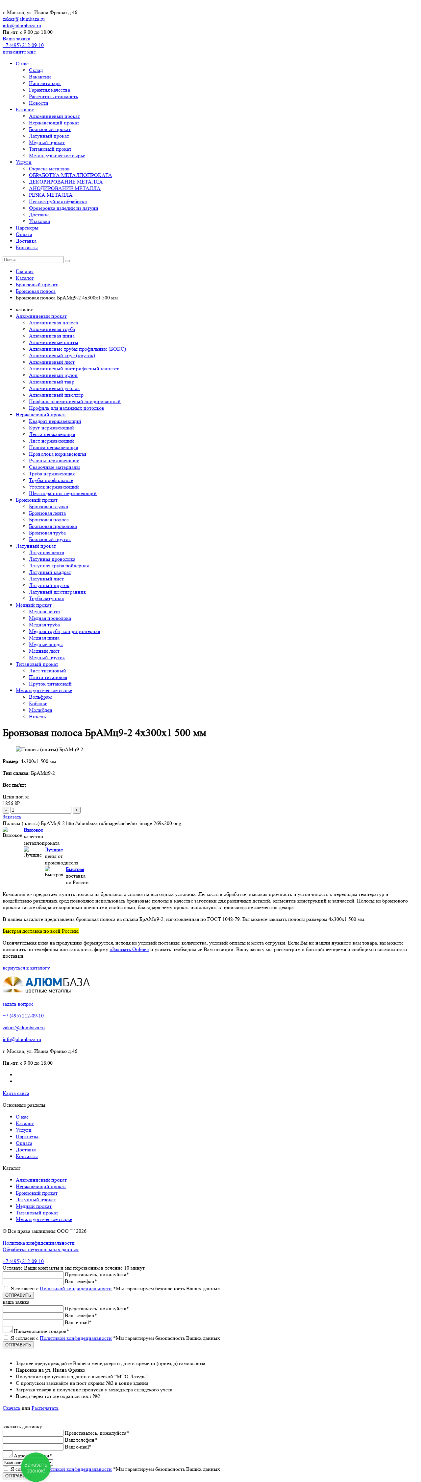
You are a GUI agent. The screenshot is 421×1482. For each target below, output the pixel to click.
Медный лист (44, 651)
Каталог (25, 109)
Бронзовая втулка (48, 506)
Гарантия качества (49, 90)
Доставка (39, 214)
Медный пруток (47, 657)
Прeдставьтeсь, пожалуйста (97, 1274)
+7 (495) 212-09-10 (23, 45)
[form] (210, 1326)
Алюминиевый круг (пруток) (62, 355)
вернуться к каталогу (26, 968)
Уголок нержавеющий (54, 487)
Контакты (27, 247)
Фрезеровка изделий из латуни (63, 208)
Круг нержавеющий (51, 428)
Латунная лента (46, 552)
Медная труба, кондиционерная (64, 631)
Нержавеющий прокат (54, 123)
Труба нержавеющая (52, 473)
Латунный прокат (49, 136)
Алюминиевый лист (52, 362)
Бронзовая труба (47, 533)
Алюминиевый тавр (51, 382)
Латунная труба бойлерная (59, 565)
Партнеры (27, 228)
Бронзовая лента (47, 513)
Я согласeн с (115, 1288)
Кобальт (38, 703)
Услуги (24, 162)
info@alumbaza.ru (22, 25)
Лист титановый (47, 670)
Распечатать (45, 1408)
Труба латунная (46, 598)
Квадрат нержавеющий (55, 421)
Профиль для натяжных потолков (66, 408)
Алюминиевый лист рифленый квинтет (74, 368)
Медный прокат (47, 142)
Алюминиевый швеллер (56, 395)
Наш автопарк (45, 83)
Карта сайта (16, 1093)
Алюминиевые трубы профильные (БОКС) (77, 349)
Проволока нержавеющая (57, 454)
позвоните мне (19, 52)
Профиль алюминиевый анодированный (75, 401)
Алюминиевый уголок (54, 388)
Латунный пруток (49, 585)
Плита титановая (48, 677)
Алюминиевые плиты (53, 342)
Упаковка (39, 221)
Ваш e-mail (78, 1322)
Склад (36, 70)
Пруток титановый (50, 684)
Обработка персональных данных (41, 1249)
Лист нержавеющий (51, 441)
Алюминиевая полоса (53, 322)
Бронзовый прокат (50, 129)
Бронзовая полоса (49, 519)
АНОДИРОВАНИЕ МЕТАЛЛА (65, 188)
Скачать (11, 1408)
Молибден (40, 710)
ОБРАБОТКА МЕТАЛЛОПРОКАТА (70, 175)
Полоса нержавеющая (53, 447)
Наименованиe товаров (41, 1331)
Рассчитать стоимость (53, 96)
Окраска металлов (49, 168)
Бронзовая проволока (53, 526)
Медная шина (44, 638)
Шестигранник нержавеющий (63, 493)
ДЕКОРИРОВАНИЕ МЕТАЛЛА (66, 182)
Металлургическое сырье (57, 155)
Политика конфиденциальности (39, 1243)
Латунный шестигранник (57, 592)
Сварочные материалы (54, 467)
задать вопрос (18, 1004)
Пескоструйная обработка (58, 201)
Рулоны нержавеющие (54, 460)
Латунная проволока (52, 559)
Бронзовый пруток (50, 539)
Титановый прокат (50, 149)
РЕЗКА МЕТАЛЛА (51, 195)
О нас (22, 63)
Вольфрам (40, 697)
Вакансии (40, 77)
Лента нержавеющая (52, 434)
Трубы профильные (51, 480)
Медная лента (44, 611)
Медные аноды (46, 644)
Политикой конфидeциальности (76, 1288)
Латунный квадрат (50, 572)
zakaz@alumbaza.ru (24, 19)
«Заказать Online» (129, 949)
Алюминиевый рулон (53, 375)
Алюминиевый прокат (54, 116)
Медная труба (44, 624)
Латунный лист (46, 579)
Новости (38, 103)
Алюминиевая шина (52, 336)
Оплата (24, 234)
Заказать (12, 817)
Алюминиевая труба (52, 329)
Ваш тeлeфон (81, 1281)
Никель (37, 716)
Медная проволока (50, 618)
